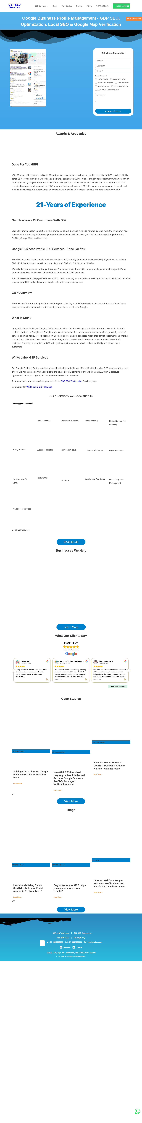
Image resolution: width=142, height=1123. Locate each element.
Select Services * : (101, 76)
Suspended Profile (119, 79)
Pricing (89, 6)
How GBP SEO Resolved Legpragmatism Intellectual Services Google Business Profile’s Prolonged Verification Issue (69, 778)
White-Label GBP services (39, 387)
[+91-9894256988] (47, 942)
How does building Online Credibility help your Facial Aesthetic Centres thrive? (28, 888)
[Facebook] (61, 947)
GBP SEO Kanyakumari (83, 933)
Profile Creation (103, 79)
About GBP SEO (63, 938)
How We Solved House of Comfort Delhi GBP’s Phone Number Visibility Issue (109, 765)
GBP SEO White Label (72, 381)
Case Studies (66, 6)
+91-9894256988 (56, 942)
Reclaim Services (103, 86)
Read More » (17, 783)
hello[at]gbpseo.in (95, 942)
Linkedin (79, 947)
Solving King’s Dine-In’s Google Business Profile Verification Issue (30, 774)
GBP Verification (123, 82)
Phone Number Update (105, 82)
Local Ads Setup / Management (108, 89)
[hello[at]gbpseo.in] (85, 942)
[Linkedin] (73, 947)
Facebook (66, 947)
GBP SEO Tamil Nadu (61, 933)
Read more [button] (58, 679)
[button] (128, 670)
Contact (79, 6)
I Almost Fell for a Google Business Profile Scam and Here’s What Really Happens (109, 883)
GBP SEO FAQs (102, 6)
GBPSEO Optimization (121, 86)
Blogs (55, 6)
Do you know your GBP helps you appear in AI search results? (70, 888)
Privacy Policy (79, 938)
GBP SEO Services (14, 6)
